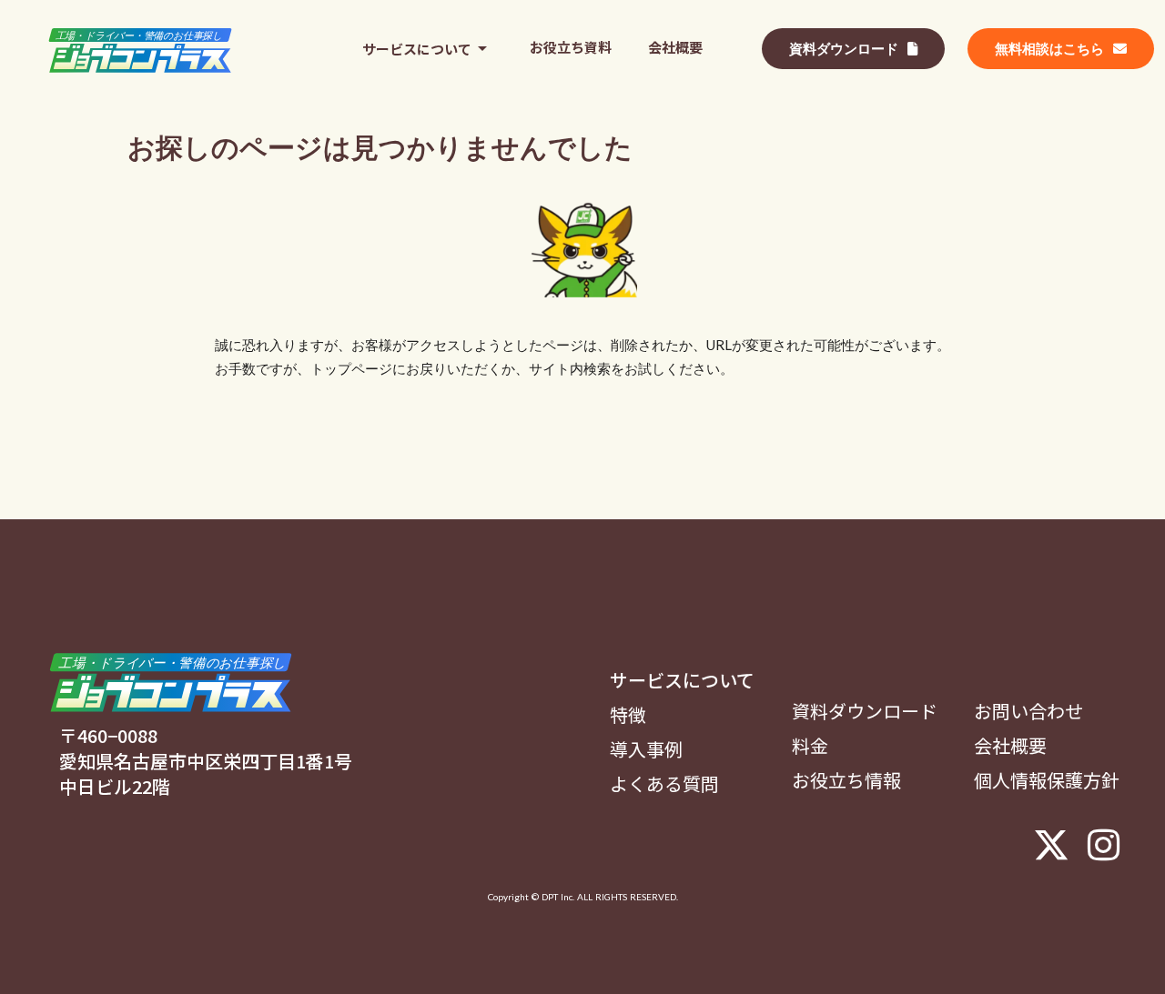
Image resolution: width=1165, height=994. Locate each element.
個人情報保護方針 (1046, 780)
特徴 (628, 715)
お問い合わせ (1028, 711)
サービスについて (682, 680)
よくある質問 (664, 784)
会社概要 (1010, 745)
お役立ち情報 (846, 780)
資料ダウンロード (864, 711)
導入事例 (646, 749)
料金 (810, 745)
